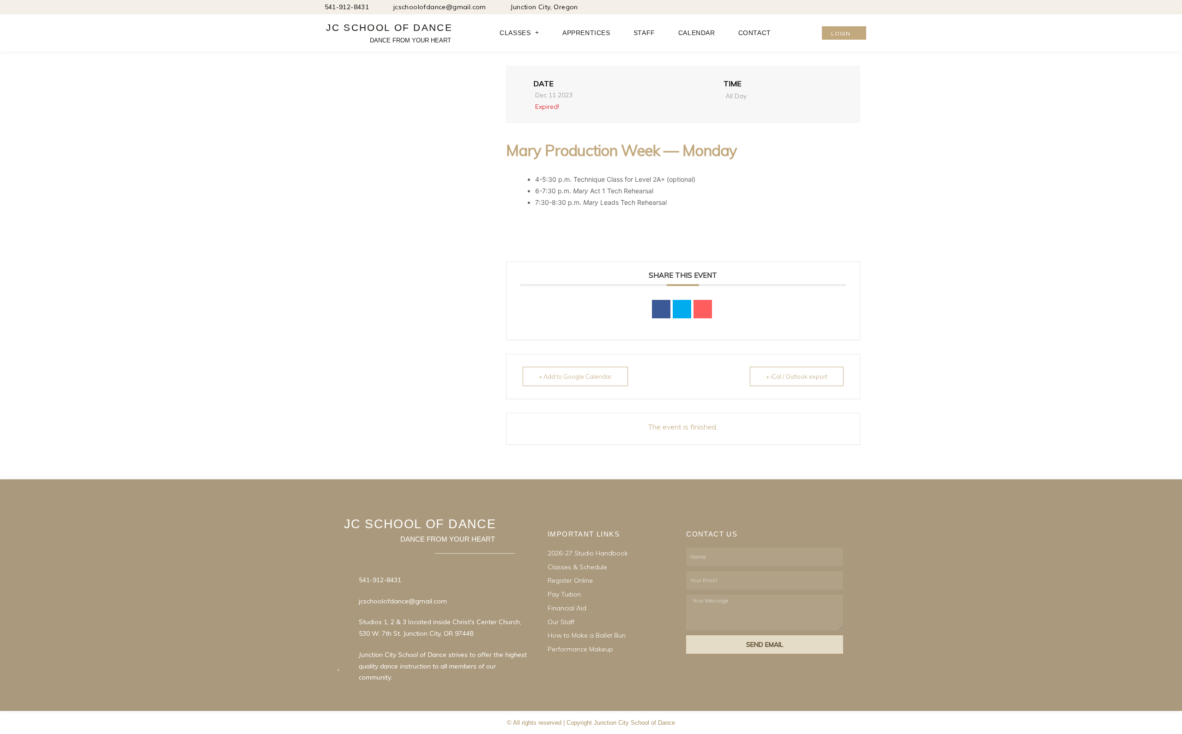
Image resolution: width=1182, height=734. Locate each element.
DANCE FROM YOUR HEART (410, 40)
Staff (644, 32)
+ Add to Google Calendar (575, 376)
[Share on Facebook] (661, 309)
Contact (754, 32)
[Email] (703, 309)
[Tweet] (682, 309)
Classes (515, 32)
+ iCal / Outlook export (796, 376)
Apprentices (586, 32)
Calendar (696, 32)
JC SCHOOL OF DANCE (389, 27)
